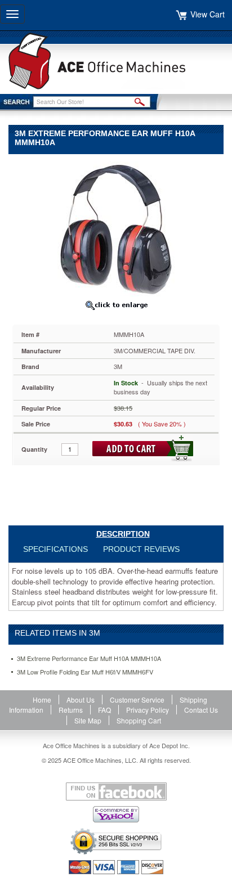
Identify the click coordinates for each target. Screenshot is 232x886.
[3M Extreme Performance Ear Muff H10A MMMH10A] (116, 227)
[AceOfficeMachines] (116, 61)
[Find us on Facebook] (116, 791)
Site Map (87, 720)
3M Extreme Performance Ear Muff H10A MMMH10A (89, 658)
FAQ (104, 709)
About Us (80, 699)
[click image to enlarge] (116, 304)
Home (42, 699)
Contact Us (201, 709)
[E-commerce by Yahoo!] (116, 814)
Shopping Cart (139, 720)
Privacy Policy (147, 709)
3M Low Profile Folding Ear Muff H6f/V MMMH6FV (85, 672)
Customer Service (137, 699)
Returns (71, 709)
